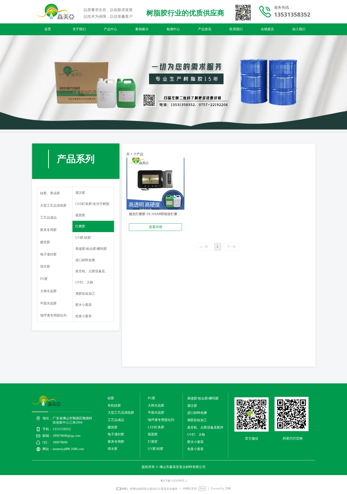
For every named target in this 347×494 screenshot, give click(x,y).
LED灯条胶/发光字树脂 (92, 204)
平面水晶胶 (48, 303)
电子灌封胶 (48, 254)
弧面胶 (80, 215)
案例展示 (141, 29)
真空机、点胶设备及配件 (93, 271)
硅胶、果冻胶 (50, 193)
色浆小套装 (83, 316)
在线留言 (267, 29)
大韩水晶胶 (48, 291)
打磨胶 (80, 226)
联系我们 (236, 29)
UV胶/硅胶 (83, 237)
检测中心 (173, 29)
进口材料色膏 (85, 260)
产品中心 (110, 29)
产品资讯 (204, 29)
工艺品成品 (48, 217)
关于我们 (79, 29)
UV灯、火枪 (84, 282)
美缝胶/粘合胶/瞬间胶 (91, 249)
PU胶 (44, 279)
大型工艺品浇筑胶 (53, 205)
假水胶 (45, 266)
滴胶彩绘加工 (85, 293)
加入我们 (298, 29)
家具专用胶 (48, 230)
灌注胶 (80, 193)
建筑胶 (45, 242)
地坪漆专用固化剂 (53, 315)
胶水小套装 (83, 305)
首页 (47, 29)
